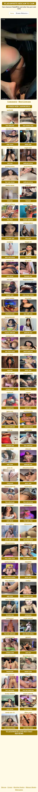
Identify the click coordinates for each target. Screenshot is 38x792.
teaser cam (9, 295)
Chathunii (10, 392)
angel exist (28, 148)
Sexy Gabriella (28, 374)
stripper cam (10, 389)
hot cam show (10, 182)
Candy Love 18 (10, 712)
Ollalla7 (28, 129)
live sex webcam (9, 634)
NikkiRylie (28, 449)
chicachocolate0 (28, 468)
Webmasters (19, 790)
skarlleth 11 (28, 543)
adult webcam (28, 351)
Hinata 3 (10, 223)
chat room (10, 144)
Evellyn (28, 581)
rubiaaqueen (28, 505)
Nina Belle (28, 298)
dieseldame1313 (28, 656)
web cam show (10, 257)
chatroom (10, 483)
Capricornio (28, 487)
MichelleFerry (28, 167)
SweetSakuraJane (9, 656)
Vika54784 (28, 562)
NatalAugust (28, 355)
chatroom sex (9, 314)
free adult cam (28, 596)
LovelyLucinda (28, 411)
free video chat (10, 558)
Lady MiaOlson (10, 581)
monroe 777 (10, 261)
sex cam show (28, 427)
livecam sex (28, 276)
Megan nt (28, 675)
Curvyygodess (28, 204)
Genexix (28, 637)
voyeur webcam (10, 333)
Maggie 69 (28, 242)
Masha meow (10, 185)
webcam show (28, 163)
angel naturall (28, 618)
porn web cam (10, 540)
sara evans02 (9, 675)
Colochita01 (10, 505)
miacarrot (28, 599)
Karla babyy (10, 524)
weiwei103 (28, 110)
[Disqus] (19, 761)
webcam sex (28, 333)
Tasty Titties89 (9, 599)
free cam (28, 257)
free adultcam (9, 502)
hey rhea (10, 148)
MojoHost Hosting (19, 787)
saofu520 (10, 110)
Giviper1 (28, 336)
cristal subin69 (28, 694)
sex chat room (10, 351)
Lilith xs (9, 430)
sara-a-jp (28, 317)
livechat (28, 201)
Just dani (10, 355)
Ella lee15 (28, 261)
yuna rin (10, 468)
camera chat (10, 653)
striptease (28, 615)
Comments (12, 102)
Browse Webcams (21, 13)
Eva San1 (10, 279)
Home (12, 13)
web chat (10, 464)
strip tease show (28, 295)
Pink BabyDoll (9, 374)
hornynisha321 (10, 317)
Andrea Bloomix (10, 562)
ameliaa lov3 (10, 336)
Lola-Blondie (10, 129)
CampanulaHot (28, 223)
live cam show (28, 502)
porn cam (28, 408)
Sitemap (3, 787)
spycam (9, 370)
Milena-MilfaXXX (10, 204)
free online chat (28, 126)
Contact (10, 787)
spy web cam (28, 314)
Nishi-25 (28, 185)
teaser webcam (28, 220)
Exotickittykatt (10, 637)
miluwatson (28, 524)
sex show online (9, 577)
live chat (10, 220)
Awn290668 (28, 430)
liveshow (28, 389)
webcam (10, 201)
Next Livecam (25, 102)
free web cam (9, 238)
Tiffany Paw (28, 712)
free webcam (10, 126)
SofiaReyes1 (10, 618)
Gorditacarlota (10, 167)
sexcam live (10, 408)
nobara (28, 392)
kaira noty (10, 411)
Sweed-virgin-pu (9, 487)
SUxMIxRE (10, 242)
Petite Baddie (9, 298)
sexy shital (9, 449)
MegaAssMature (28, 279)
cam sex (10, 163)
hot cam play (10, 690)
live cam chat (28, 521)
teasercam (9, 671)
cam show (10, 276)
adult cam (28, 144)
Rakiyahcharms (10, 543)
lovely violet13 (10, 694)
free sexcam (28, 709)
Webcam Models (31, 787)
